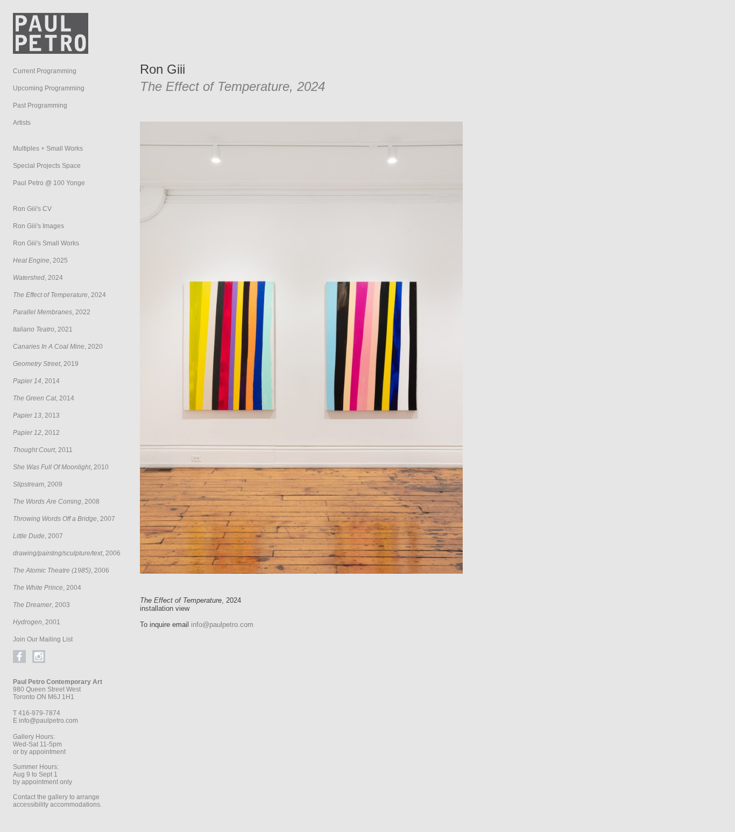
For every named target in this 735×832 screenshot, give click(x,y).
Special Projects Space (47, 166)
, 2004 (47, 587)
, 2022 (51, 312)
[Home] (50, 50)
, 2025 (40, 260)
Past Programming (40, 105)
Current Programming (44, 71)
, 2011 (43, 450)
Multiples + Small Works (48, 148)
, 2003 (41, 605)
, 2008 (56, 501)
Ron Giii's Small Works (46, 243)
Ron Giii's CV (32, 209)
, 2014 (36, 381)
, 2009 (37, 484)
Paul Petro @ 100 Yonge (49, 183)
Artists (22, 122)
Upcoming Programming (48, 88)
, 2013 (36, 415)
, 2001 (36, 622)
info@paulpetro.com (48, 720)
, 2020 (58, 346)
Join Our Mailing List (43, 639)
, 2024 (38, 277)
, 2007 (64, 519)
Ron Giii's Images (38, 226)
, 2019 (46, 364)
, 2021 (43, 329)
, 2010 (61, 467)
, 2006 (67, 553)
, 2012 (36, 432)
